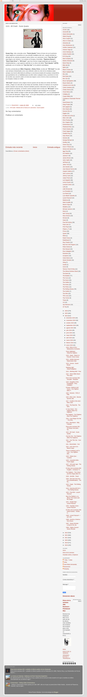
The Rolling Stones (68, 289)
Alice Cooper (66, 38)
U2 (63, 302)
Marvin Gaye (66, 204)
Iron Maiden (66, 153)
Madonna (65, 200)
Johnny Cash (66, 175)
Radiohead (66, 240)
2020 (66, 540)
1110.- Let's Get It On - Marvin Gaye (72, 447)
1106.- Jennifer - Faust (72, 476)
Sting (64, 262)
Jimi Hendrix (66, 167)
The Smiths (66, 291)
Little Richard (66, 189)
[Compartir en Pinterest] (40, 105)
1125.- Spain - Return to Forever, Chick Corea (72, 356)
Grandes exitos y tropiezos (70, 554)
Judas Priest (66, 178)
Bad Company (67, 58)
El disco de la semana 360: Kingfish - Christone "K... (73, 468)
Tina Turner (66, 298)
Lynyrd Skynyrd (67, 198)
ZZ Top (65, 307)
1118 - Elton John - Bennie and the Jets (73, 397)
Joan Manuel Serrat (68, 169)
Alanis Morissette (68, 34)
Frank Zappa (66, 131)
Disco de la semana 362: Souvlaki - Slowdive (73, 378)
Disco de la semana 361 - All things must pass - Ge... (73, 428)
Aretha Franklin (67, 54)
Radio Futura (66, 238)
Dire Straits (66, 109)
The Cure (65, 278)
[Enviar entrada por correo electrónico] (33, 105)
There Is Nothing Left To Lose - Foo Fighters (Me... (73, 452)
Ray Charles (66, 242)
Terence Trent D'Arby (69, 269)
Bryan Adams (66, 83)
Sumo (64, 267)
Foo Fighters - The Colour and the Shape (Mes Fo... (73, 472)
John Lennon (66, 173)
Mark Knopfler (67, 202)
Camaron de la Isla (68, 85)
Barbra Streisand (67, 60)
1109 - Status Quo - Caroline (71, 456)
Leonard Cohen (67, 184)
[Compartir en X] (37, 105)
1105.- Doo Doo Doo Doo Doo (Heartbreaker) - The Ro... (73, 480)
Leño (64, 187)
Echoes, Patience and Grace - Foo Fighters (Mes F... (72, 389)
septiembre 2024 (71, 325)
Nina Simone (66, 215)
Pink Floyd (66, 227)
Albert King (66, 36)
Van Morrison (66, 304)
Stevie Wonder (67, 260)
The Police (66, 287)
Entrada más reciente (14, 147)
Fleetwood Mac (67, 126)
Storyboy (66, 569)
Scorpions (65, 255)
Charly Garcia (67, 89)
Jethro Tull (66, 164)
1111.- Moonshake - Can (73, 444)
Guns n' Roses (67, 146)
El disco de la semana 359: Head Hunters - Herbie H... (73, 511)
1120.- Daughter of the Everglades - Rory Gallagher (72, 383)
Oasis (64, 220)
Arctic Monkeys (67, 52)
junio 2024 (69, 333)
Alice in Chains (67, 40)
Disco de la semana (68, 552)
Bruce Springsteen (68, 81)
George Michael (67, 140)
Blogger (56, 692)
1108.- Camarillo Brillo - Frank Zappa (72, 460)
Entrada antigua (53, 147)
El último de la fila (68, 115)
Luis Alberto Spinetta (69, 195)
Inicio (35, 147)
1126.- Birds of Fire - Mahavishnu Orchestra (73, 348)
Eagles (65, 113)
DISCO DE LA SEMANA (67, 652)
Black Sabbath (67, 72)
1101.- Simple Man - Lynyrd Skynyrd (71, 502)
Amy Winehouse (67, 45)
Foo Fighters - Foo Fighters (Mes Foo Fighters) (73, 415)
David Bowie (66, 102)
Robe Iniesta (66, 247)
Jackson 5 (66, 155)
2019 (66, 542)
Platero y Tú (66, 229)
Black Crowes (67, 69)
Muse (64, 211)
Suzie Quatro (40, 107)
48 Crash (12, 107)
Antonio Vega (66, 49)
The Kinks (65, 284)
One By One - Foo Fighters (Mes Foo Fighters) (73, 436)
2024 (66, 315)
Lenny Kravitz (67, 182)
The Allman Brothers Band (70, 271)
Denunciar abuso (69, 596)
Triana (64, 300)
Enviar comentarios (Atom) (21, 151)
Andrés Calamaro (68, 47)
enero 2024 (69, 345)
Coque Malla (66, 96)
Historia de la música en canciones (26, 107)
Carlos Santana (67, 87)
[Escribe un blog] (36, 105)
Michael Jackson (67, 209)
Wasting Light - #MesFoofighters (71, 368)
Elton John (66, 118)
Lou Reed (65, 193)
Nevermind (67, 566)
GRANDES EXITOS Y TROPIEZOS (66, 657)
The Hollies (66, 282)
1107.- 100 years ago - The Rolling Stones (73, 464)
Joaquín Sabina (67, 171)
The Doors (66, 280)
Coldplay (65, 94)
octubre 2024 (70, 323)
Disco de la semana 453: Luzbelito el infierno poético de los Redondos (31, 669)
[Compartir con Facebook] (38, 105)
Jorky (65, 562)
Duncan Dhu (66, 111)
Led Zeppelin (66, 180)
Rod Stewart (66, 249)
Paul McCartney (67, 222)
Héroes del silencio (68, 149)
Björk (64, 67)
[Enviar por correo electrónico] (35, 105)
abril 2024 (69, 337)
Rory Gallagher (67, 251)
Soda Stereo (66, 258)
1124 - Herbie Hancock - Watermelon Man (73, 360)
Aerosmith (66, 32)
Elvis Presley (66, 120)
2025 (66, 313)
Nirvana (65, 218)
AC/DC (65, 29)
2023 (66, 532)
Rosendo (65, 253)
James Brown (67, 158)
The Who (65, 293)
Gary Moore (66, 135)
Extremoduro (66, 124)
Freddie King (66, 133)
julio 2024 (69, 330)
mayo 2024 (69, 335)
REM (64, 235)
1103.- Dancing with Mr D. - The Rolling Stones (73, 489)
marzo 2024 (69, 340)
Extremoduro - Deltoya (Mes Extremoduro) (23, 682)
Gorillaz (65, 142)
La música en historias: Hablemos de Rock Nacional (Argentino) (29, 676)
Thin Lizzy (66, 295)
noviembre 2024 (71, 320)
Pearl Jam (66, 224)
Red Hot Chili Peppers (69, 244)
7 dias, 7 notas (13, 7)
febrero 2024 (70, 342)
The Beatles (66, 275)
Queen (65, 233)
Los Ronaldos (67, 191)
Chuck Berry (66, 92)
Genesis (65, 138)
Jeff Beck (65, 162)
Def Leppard (66, 106)
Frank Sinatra (66, 129)
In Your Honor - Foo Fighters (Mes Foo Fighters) (71, 410)
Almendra (65, 43)
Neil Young (66, 213)
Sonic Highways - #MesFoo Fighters (71, 352)
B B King (65, 56)
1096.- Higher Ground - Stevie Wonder (72, 528)
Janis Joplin (66, 160)
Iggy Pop (65, 151)
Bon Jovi (65, 78)
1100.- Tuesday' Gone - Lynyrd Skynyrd (72, 506)
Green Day (66, 144)
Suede (64, 264)
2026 (66, 311)
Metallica (65, 207)
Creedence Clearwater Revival (71, 98)
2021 (66, 537)
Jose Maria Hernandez (70, 564)
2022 (66, 535)
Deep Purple (66, 104)
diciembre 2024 (70, 318)
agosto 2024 (70, 328)
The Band (65, 273)
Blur (64, 74)
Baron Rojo (66, 63)
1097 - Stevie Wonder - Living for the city (72, 524)
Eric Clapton (66, 122)
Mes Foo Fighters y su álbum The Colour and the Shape (72, 498)
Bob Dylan (66, 76)
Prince (64, 231)
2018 (66, 545)
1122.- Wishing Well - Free (73, 371)
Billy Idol (65, 65)
